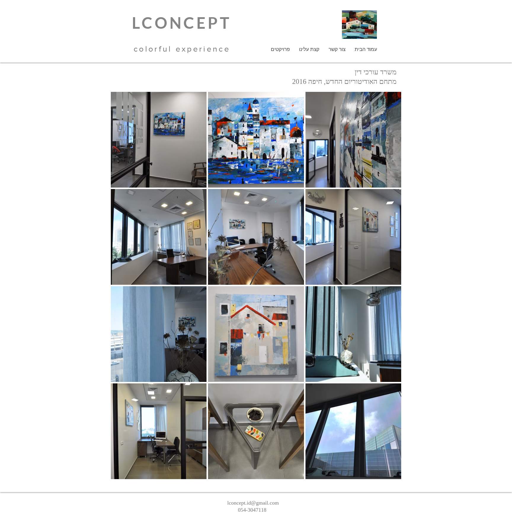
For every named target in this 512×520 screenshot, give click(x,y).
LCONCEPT (182, 22)
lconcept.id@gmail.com (253, 503)
